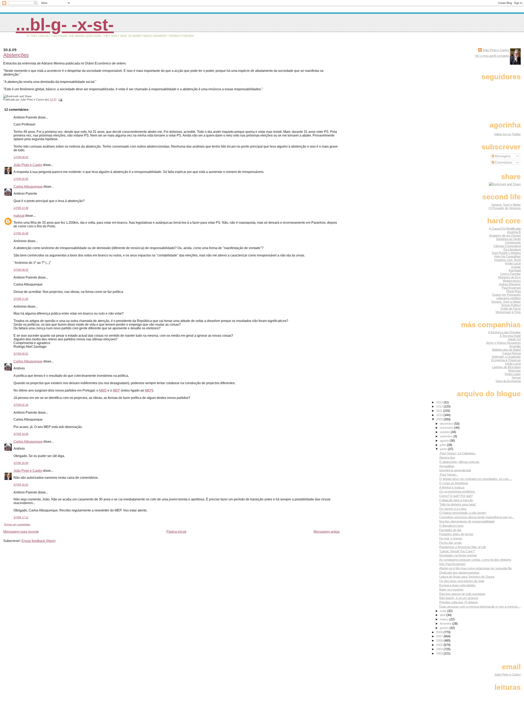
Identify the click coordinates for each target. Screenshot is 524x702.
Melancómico (512, 280)
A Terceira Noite (510, 335)
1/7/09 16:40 (21, 233)
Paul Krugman (511, 287)
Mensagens (502, 156)
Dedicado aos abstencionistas (459, 572)
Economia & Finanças (506, 360)
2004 (440, 649)
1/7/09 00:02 (21, 157)
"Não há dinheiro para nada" (457, 504)
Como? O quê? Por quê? (456, 496)
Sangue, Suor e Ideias (506, 204)
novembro (447, 427)
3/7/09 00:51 (21, 353)
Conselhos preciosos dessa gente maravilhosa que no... (476, 517)
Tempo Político (511, 305)
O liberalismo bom (451, 525)
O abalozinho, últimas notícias (459, 462)
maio (443, 611)
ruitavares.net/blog (508, 298)
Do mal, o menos (450, 538)
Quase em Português (506, 294)
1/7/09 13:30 (21, 208)
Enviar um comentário (17, 524)
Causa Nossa (511, 353)
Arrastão (515, 346)
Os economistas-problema (457, 491)
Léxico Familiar (510, 273)
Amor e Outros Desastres (503, 342)
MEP (116, 390)
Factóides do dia (450, 530)
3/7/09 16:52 (21, 484)
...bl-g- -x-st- (65, 24)
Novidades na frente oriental (458, 555)
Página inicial (176, 531)
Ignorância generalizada (455, 470)
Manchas (514, 370)
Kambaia (515, 270)
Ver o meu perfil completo (492, 56)
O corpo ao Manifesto (453, 483)
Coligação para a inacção (456, 500)
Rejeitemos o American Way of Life (462, 547)
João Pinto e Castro (28, 165)
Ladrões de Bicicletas (506, 367)
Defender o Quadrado (506, 356)
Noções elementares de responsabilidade (467, 521)
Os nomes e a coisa (452, 508)
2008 (440, 632)
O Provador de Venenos (505, 208)
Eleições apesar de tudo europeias (462, 594)
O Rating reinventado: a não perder (462, 513)
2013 (440, 402)
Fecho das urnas (450, 542)
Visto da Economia (508, 381)
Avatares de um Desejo (505, 235)
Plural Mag (513, 291)
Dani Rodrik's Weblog (506, 253)
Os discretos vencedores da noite (461, 581)
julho (443, 445)
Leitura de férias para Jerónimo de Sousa (466, 576)
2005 (440, 645)
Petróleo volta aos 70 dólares (458, 602)
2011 (439, 410)
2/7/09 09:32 (21, 269)
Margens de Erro (509, 277)
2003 (440, 653)
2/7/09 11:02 (21, 298)
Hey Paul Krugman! (452, 564)
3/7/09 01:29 (21, 404)
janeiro (444, 628)
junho (444, 449)
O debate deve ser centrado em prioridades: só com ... (475, 479)
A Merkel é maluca (451, 487)
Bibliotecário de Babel (506, 349)
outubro (445, 432)
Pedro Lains (513, 374)
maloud (19, 215)
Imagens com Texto (507, 260)
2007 (440, 636)
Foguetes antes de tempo (456, 534)
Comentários (503, 162)
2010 (440, 415)
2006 (440, 640)
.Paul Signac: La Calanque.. (457, 453)
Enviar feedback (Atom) (38, 541)
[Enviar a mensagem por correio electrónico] (59, 99)
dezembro (447, 423)
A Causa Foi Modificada (505, 228)
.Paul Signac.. (448, 474)
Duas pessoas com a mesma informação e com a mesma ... (480, 606)
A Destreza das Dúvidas (504, 332)
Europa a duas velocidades (457, 585)
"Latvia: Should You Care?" (457, 551)
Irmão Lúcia (513, 263)
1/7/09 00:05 (21, 179)
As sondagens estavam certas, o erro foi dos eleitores (475, 559)
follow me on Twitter (507, 134)
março (444, 619)
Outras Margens (510, 284)
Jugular (516, 267)
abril (443, 615)
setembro (446, 436)
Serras (516, 377)
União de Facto (510, 308)
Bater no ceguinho (451, 589)
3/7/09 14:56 (21, 434)
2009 (440, 419)
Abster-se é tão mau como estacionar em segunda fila (475, 568)
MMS (103, 390)
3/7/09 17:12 (21, 517)
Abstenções (16, 55)
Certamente (513, 242)
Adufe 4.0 (514, 339)
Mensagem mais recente (21, 531)
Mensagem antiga (327, 531)
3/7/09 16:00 (21, 463)
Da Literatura (512, 249)
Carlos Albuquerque (28, 186)
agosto (445, 440)
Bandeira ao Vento (508, 239)
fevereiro (446, 623)
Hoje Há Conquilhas (507, 256)
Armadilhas (446, 466)
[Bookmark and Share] (505, 184)
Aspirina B (514, 232)
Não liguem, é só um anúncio (458, 598)
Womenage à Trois (508, 312)
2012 (440, 406)
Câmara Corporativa (507, 246)
